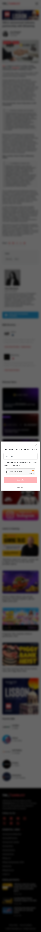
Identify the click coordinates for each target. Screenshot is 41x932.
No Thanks (20, 487)
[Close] (36, 445)
